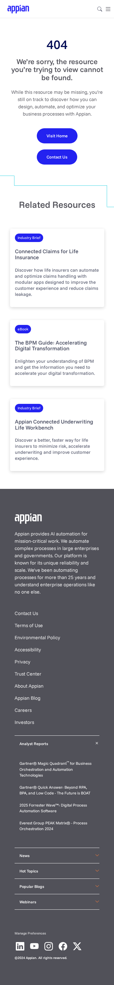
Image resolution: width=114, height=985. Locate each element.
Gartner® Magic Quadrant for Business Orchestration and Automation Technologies (55, 769)
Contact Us (26, 613)
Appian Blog (27, 698)
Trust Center (28, 674)
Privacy (22, 662)
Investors (24, 722)
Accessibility (28, 649)
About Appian (29, 686)
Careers (23, 710)
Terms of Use (29, 625)
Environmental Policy (37, 637)
